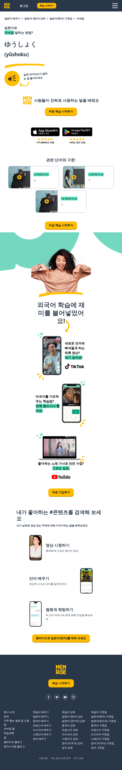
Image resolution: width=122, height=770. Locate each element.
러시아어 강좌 (70, 734)
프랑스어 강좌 (70, 730)
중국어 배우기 (41, 721)
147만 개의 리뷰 (77, 142)
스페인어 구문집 (100, 739)
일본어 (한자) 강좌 (34, 18)
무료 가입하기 (61, 492)
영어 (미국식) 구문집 (102, 743)
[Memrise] (7, 6)
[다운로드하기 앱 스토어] (45, 131)
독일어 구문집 (99, 712)
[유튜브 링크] (65, 697)
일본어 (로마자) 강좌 (73, 721)
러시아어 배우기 (42, 730)
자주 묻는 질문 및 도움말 (16, 722)
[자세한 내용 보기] (115, 6)
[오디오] (12, 78)
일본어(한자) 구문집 (61, 18)
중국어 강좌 (68, 725)
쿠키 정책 (78, 758)
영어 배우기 (39, 739)
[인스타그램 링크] (73, 697)
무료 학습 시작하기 (61, 111)
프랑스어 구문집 (100, 730)
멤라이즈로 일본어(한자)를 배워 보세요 (61, 638)
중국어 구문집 (99, 725)
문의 (6, 716)
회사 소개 (9, 712)
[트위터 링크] (56, 697)
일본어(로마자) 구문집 (103, 721)
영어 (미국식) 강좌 (72, 743)
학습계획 (9, 733)
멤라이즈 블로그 (13, 742)
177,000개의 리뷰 (45, 142)
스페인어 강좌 (70, 739)
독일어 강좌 (68, 712)
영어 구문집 (97, 747)
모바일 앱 (9, 728)
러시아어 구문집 (100, 734)
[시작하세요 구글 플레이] (77, 131)
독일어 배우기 (41, 712)
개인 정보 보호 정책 (61, 758)
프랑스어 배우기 (42, 725)
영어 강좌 (67, 747)
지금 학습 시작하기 (61, 225)
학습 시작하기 (47, 5)
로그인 (24, 6)
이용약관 (43, 758)
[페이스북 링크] (48, 697)
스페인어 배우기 (42, 734)
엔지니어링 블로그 (14, 746)
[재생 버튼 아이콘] (19, 177)
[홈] (27, 100)
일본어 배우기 (12, 18)
